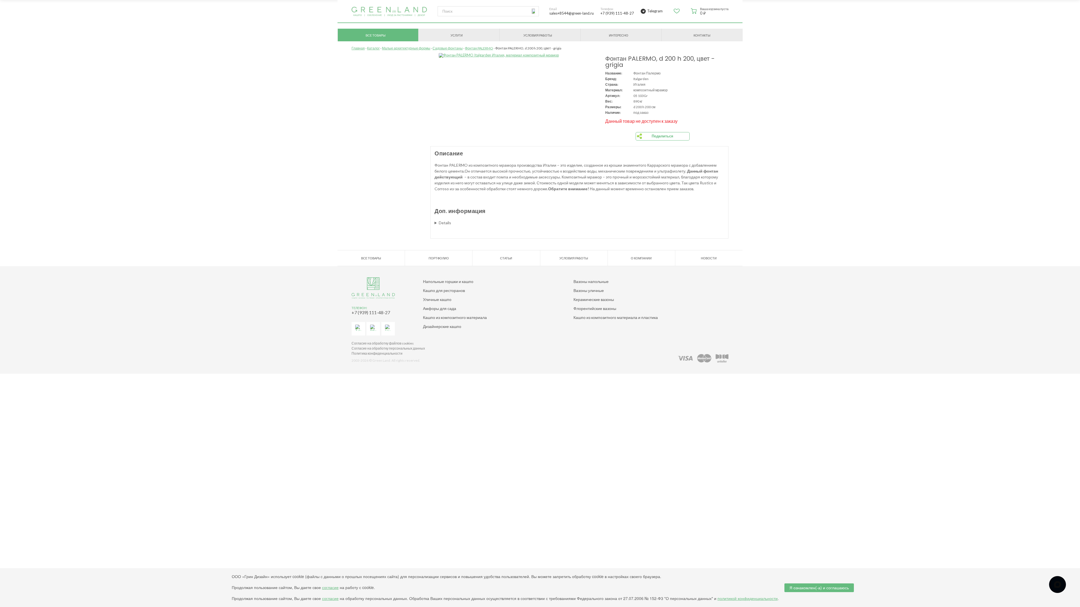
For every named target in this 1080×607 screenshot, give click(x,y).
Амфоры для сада (439, 308)
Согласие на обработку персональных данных (388, 348)
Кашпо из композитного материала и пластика (615, 317)
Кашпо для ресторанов (444, 290)
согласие (330, 587)
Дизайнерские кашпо (442, 326)
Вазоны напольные (591, 281)
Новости (709, 258)
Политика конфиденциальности (377, 353)
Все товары (376, 35)
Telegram (655, 11)
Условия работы (537, 35)
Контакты (702, 35)
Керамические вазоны (593, 299)
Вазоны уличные (588, 290)
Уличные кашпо (437, 299)
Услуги (457, 35)
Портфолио (439, 258)
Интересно (618, 35)
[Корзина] (693, 11)
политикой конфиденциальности (747, 598)
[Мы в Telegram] (358, 329)
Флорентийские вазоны (594, 308)
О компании (641, 258)
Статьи (506, 258)
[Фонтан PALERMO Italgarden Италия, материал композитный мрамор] (518, 55)
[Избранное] (676, 13)
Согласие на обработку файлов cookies (383, 343)
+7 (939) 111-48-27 (371, 312)
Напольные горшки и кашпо (448, 281)
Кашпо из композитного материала (455, 317)
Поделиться (662, 136)
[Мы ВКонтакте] (373, 329)
